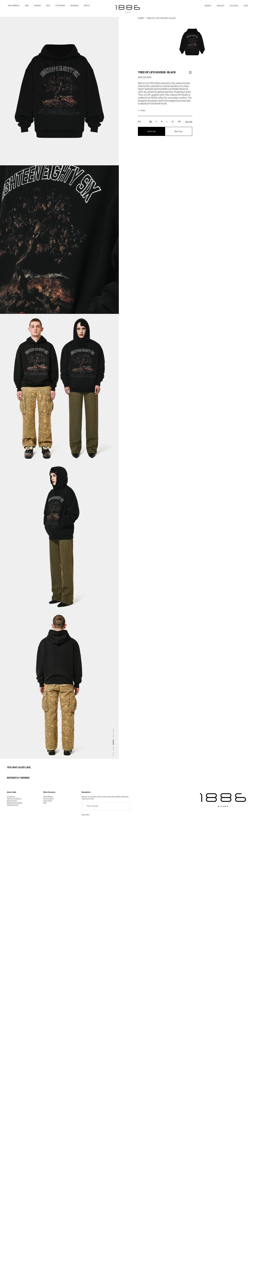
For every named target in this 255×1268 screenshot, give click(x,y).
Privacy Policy (12, 801)
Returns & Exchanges (14, 803)
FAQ (44, 803)
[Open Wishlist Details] (220, 6)
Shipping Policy (12, 805)
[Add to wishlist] (190, 72)
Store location (48, 799)
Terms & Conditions (14, 799)
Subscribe (85, 815)
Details (142, 111)
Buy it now (178, 131)
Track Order (47, 801)
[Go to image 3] (113, 742)
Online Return (48, 797)
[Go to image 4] (113, 748)
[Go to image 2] (113, 736)
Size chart (188, 122)
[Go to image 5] (113, 754)
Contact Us (11, 797)
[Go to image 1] (113, 730)
